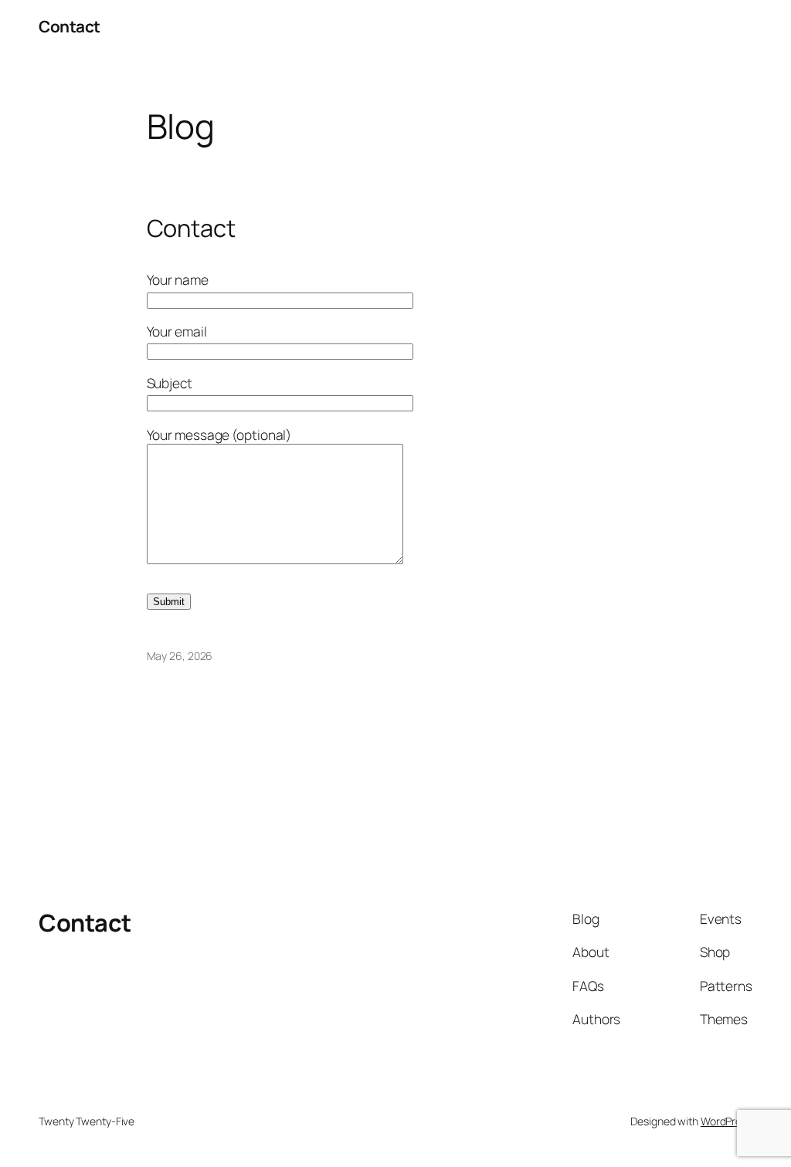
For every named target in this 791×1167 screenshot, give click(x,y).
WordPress (726, 1121)
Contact (69, 26)
